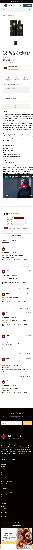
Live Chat (6, 96)
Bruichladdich (14, 14)
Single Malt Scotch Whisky (13, 156)
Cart (28, 5)
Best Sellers (4, 490)
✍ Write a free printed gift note (11, 84)
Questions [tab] (14, 240)
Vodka (2, 470)
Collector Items (4, 483)
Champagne (4, 477)
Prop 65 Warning (5, 499)
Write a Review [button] (17, 232)
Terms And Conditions (6, 497)
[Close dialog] (31, 528)
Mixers (2, 479)
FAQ (2, 501)
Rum (2, 473)
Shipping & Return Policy (7, 492)
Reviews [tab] (5, 240)
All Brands (8, 14)
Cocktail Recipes (5, 517)
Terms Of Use (4, 512)
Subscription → (25, 68)
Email (10, 96)
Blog (2, 514)
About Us (3, 508)
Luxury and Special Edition (7, 481)
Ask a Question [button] (17, 235)
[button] (28, 266)
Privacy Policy (4, 495)
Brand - (7, 49)
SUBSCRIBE (27, 423)
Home (4, 14)
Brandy (3, 475)
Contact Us (3, 510)
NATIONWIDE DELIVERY (16, 1)
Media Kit (3, 503)
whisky (30, 133)
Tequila (3, 466)
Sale (2, 485)
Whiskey (3, 468)
